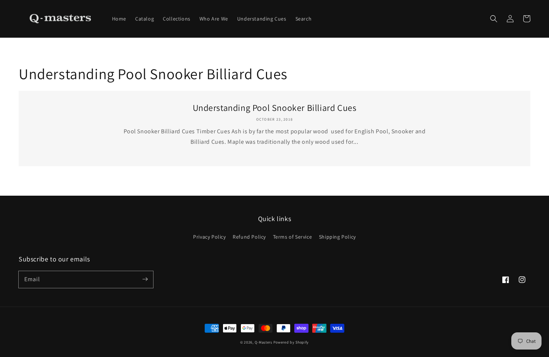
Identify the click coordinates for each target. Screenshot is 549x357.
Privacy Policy (209, 236)
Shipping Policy (337, 236)
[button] (494, 18)
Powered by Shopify (291, 342)
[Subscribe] (145, 279)
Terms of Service (292, 236)
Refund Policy (249, 236)
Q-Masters (264, 342)
